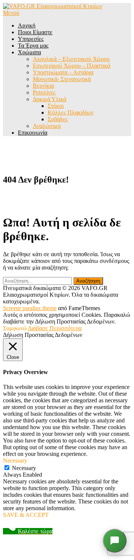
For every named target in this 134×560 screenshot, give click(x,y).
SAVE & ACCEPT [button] (26, 515)
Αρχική (26, 25)
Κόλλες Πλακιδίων (70, 112)
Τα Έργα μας (33, 45)
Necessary (24, 468)
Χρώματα (29, 52)
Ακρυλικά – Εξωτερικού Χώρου (71, 59)
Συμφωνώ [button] (15, 328)
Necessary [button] (15, 460)
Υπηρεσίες (31, 39)
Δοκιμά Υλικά (49, 99)
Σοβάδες (58, 119)
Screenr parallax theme (30, 308)
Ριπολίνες (44, 92)
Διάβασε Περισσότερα (55, 328)
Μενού (11, 13)
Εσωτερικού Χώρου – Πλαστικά (71, 65)
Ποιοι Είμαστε (35, 32)
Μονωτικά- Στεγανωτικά (62, 79)
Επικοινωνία (32, 132)
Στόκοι (56, 106)
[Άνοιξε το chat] (115, 541)
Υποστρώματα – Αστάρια (63, 72)
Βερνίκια (43, 86)
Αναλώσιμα (47, 126)
